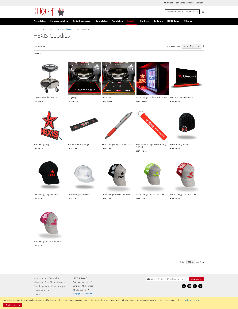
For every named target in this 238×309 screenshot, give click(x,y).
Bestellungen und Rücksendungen (49, 286)
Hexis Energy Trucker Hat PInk (47, 241)
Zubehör (49, 29)
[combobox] (182, 11)
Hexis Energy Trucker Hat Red (183, 194)
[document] (119, 303)
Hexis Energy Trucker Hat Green (150, 194)
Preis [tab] (36, 53)
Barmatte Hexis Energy (78, 144)
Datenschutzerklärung (190, 300)
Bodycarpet (73, 97)
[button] (200, 2)
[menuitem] (39, 21)
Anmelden (169, 2)
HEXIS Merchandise (65, 29)
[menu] (119, 21)
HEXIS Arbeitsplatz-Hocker (46, 97)
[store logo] (49, 11)
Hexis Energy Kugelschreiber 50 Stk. (118, 144)
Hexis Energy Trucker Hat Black (116, 194)
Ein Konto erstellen (185, 2)
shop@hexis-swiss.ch (82, 293)
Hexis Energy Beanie (179, 144)
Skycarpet (106, 97)
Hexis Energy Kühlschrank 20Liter (151, 97)
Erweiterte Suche (41, 290)
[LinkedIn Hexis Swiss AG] (184, 286)
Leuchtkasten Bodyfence (181, 97)
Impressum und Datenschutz (47, 278)
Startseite (37, 29)
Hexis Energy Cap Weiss (79, 194)
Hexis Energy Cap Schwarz (46, 194)
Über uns (38, 294)
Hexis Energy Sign (42, 144)
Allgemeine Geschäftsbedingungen (50, 282)
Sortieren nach (174, 46)
